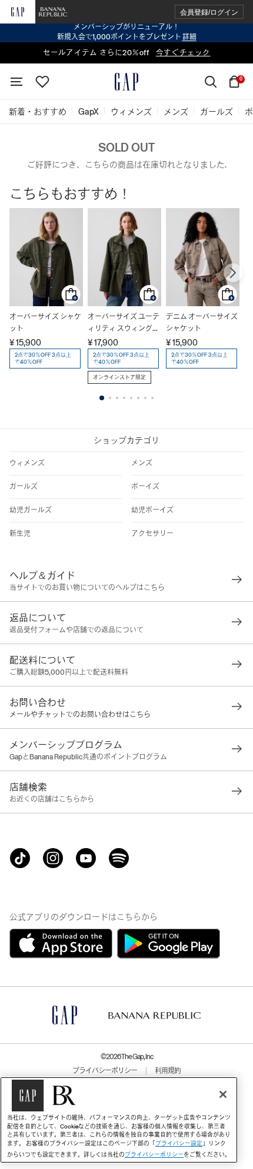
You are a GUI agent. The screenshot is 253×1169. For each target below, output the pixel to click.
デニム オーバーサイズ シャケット (202, 323)
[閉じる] (223, 1094)
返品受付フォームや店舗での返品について (76, 630)
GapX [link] (88, 111)
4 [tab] (124, 398)
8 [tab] (152, 398)
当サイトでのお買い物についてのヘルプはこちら (87, 588)
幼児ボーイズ (152, 510)
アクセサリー (152, 534)
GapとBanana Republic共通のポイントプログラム (88, 757)
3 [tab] (117, 398)
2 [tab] (110, 398)
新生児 (20, 534)
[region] (119, 1120)
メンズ (141, 463)
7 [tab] (145, 398)
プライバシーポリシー (104, 1071)
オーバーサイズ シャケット (45, 323)
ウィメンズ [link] (131, 111)
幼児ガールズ (30, 510)
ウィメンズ (27, 463)
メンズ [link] (176, 111)
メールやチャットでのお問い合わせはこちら (80, 715)
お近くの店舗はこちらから (51, 799)
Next (233, 272)
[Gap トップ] (126, 82)
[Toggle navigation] (16, 82)
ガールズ (23, 487)
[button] (209, 12)
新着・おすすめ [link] (37, 111)
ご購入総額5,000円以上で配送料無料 (68, 672)
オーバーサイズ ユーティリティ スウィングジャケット (123, 323)
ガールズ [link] (216, 111)
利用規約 (168, 1071)
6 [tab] (138, 398)
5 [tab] (131, 398)
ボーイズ (145, 487)
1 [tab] (101, 398)
